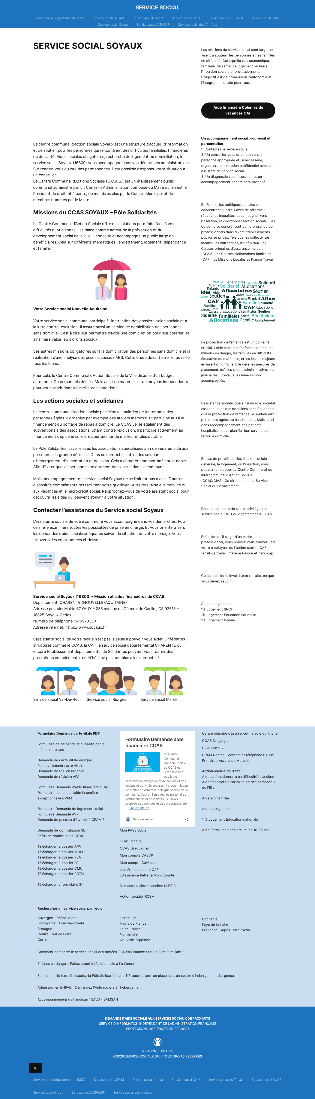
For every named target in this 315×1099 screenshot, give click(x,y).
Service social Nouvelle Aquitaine (75, 309)
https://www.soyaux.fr (85, 627)
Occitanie (209, 919)
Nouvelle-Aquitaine (135, 940)
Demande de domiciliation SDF (63, 830)
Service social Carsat (148, 18)
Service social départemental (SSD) (59, 18)
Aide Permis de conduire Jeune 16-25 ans (235, 830)
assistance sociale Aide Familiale (154, 952)
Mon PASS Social (133, 830)
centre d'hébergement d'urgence (207, 975)
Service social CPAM (109, 18)
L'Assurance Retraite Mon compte (147, 875)
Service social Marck (158, 699)
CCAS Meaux (130, 841)
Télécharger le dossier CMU (60, 868)
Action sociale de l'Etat (221, 771)
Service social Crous (113, 24)
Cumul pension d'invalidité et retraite (231, 575)
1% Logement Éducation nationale (228, 615)
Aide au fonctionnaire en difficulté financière (238, 776)
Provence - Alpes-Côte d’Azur (226, 930)
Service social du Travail (225, 18)
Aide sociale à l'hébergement (118, 987)
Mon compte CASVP (136, 855)
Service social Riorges (106, 699)
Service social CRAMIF (153, 24)
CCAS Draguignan (134, 848)
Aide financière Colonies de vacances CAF (238, 110)
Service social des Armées (197, 24)
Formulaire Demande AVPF (59, 814)
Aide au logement (216, 808)
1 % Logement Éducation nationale (230, 819)
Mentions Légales (157, 1051)
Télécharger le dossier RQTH (61, 874)
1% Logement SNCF (217, 609)
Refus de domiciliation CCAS (61, 836)
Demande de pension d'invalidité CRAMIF (71, 819)
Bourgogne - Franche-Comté (61, 923)
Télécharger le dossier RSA (59, 857)
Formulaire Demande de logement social (70, 808)
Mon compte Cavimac (138, 862)
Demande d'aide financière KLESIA (148, 886)
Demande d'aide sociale (126, 1018)
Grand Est (128, 918)
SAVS (95, 999)
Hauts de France (133, 923)
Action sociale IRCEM (137, 896)
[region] (111, 97)
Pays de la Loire (215, 924)
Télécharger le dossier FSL (59, 863)
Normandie (129, 934)
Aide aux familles (216, 798)
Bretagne (45, 929)
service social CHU (216, 514)
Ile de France (130, 929)
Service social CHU (186, 18)
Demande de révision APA (59, 776)
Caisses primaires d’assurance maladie (232, 248)
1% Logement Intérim (218, 620)
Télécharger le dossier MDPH (61, 852)
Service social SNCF (267, 18)
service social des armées (96, 952)
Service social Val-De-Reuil (57, 699)
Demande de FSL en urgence (61, 771)
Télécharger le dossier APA (59, 846)
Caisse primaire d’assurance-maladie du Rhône (240, 733)
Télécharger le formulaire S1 (60, 884)
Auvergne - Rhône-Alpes (57, 918)
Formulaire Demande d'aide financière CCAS (74, 787)
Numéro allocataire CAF (139, 869)
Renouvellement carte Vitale (60, 765)
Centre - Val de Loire (54, 934)
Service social (157, 7)
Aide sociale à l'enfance (114, 963)
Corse (42, 939)
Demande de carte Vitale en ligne (65, 760)
